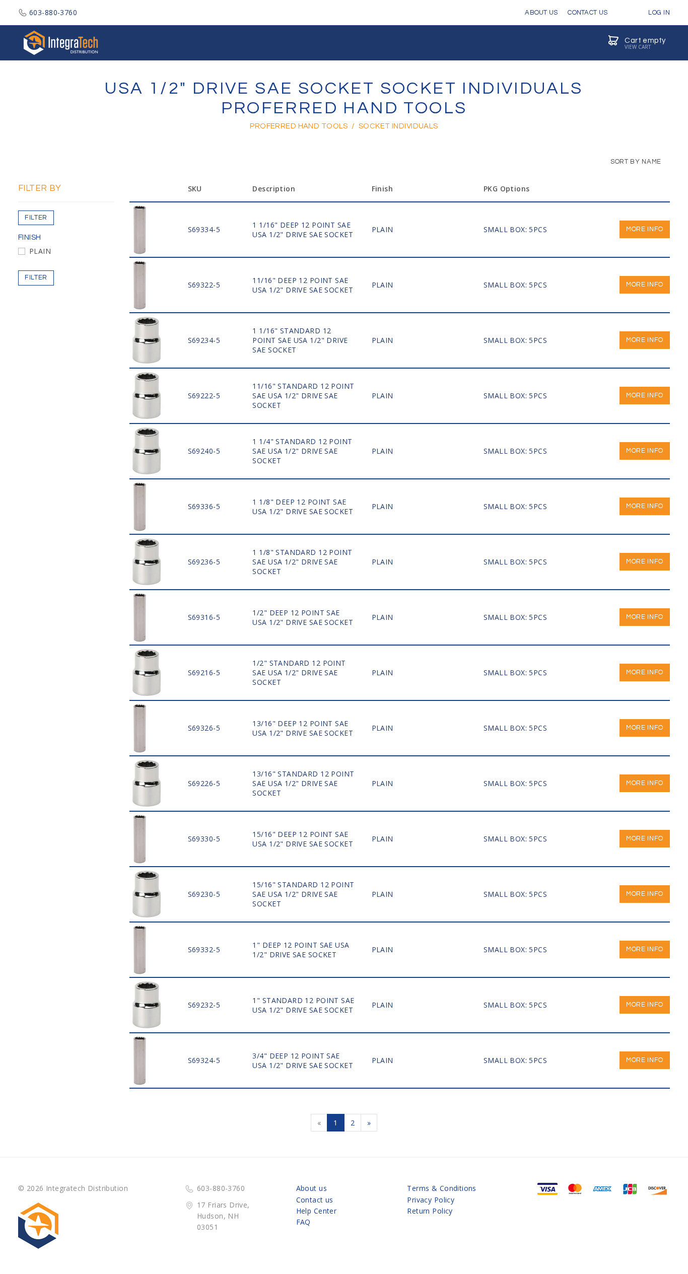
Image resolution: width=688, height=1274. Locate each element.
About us (311, 1188)
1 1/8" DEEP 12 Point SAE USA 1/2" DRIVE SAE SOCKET (302, 506)
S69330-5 (204, 838)
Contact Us (587, 12)
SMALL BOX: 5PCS (515, 229)
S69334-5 (204, 229)
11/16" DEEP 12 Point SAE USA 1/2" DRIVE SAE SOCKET (302, 285)
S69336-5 (204, 506)
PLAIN (40, 251)
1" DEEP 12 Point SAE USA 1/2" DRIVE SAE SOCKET (300, 949)
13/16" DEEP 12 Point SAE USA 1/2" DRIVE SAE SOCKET (302, 728)
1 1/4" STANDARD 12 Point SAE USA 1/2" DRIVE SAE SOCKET (302, 451)
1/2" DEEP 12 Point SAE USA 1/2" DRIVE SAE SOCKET (302, 617)
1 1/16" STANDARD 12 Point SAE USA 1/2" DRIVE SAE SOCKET (300, 340)
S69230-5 (204, 894)
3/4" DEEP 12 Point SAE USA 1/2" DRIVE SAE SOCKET (302, 1060)
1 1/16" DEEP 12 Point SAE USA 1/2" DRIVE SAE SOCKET (302, 229)
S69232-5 (204, 1005)
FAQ (303, 1222)
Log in (658, 12)
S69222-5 (204, 395)
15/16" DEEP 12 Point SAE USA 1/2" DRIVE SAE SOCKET (302, 838)
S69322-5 (204, 285)
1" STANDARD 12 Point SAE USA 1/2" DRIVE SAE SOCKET (303, 1005)
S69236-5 (204, 562)
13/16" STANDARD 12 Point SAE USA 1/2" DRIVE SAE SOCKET (303, 783)
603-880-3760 (53, 12)
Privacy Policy (430, 1200)
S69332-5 (204, 949)
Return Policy (429, 1211)
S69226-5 (204, 783)
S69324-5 (204, 1060)
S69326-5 (204, 728)
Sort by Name (635, 161)
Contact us (314, 1200)
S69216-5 (204, 672)
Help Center (316, 1211)
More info (644, 229)
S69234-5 (204, 340)
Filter (36, 217)
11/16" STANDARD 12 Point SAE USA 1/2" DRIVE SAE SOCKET (303, 395)
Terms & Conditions (441, 1188)
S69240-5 (204, 451)
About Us (541, 12)
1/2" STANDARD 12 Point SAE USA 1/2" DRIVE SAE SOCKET (299, 672)
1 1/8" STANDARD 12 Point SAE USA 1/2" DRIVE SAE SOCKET (302, 561)
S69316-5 (204, 617)
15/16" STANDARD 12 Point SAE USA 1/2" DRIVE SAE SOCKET (303, 894)
